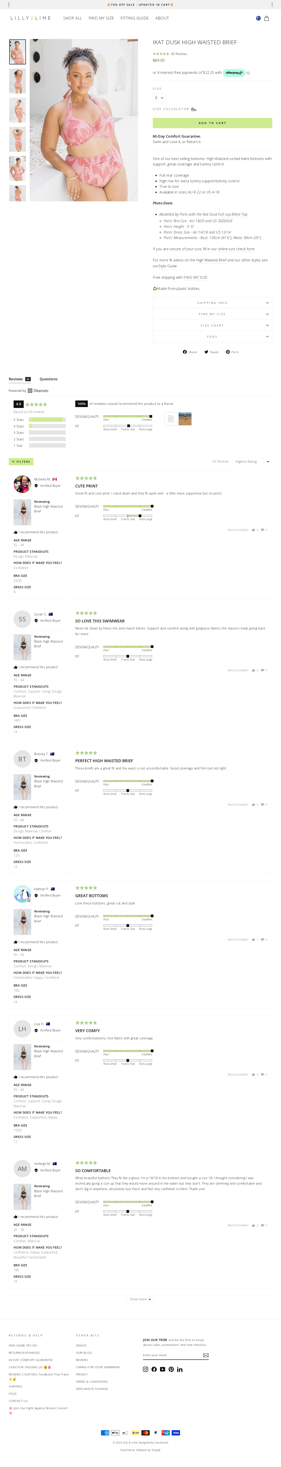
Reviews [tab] (19, 379)
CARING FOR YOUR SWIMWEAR (98, 1367)
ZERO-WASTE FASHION (92, 1389)
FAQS (13, 1393)
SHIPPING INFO (212, 303)
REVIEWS (82, 1360)
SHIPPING (15, 1386)
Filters (22, 462)
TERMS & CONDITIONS (92, 1381)
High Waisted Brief (211, 260)
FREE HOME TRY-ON (23, 1345)
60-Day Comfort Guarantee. (177, 136)
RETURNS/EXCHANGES (24, 1352)
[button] (170, 54)
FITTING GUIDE (135, 18)
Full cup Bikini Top (233, 214)
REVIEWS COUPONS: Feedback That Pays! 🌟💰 (39, 1376)
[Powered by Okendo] (28, 390)
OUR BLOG (84, 1352)
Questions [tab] (49, 379)
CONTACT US (18, 1401)
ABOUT (162, 18)
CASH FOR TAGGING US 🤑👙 (30, 1367)
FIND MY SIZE (101, 18)
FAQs (212, 336)
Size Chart (212, 325)
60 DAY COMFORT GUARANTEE (31, 1360)
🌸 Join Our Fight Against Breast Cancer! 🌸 (38, 1410)
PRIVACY (82, 1374)
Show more (138, 1299)
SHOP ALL (72, 18)
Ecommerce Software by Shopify (140, 1450)
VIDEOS (81, 1345)
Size (157, 88)
